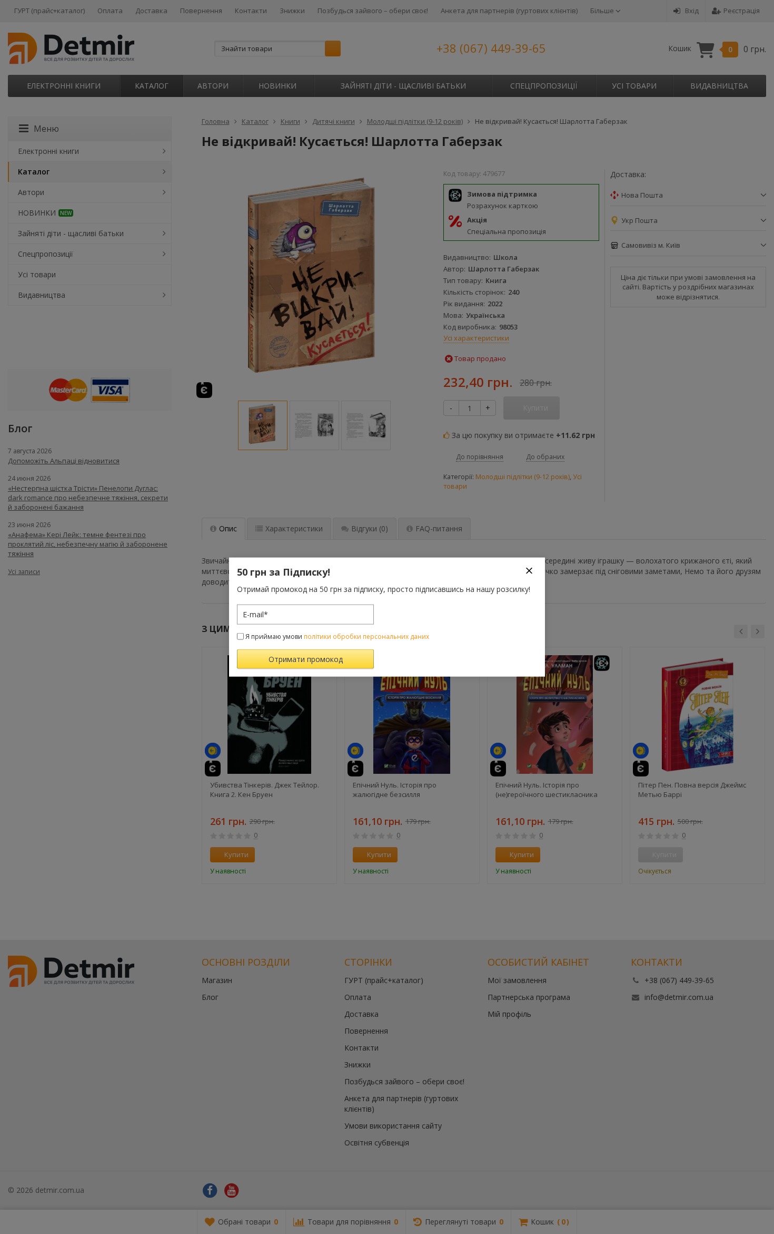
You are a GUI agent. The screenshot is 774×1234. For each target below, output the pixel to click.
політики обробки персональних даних (366, 635)
